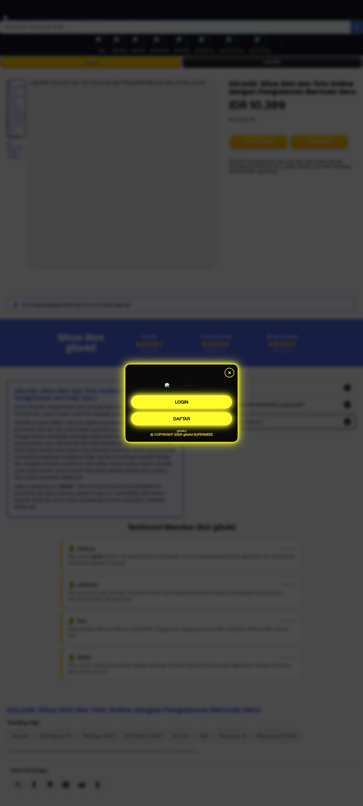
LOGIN (181, 399)
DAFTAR (181, 416)
